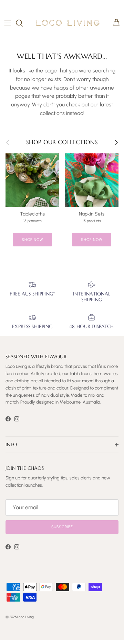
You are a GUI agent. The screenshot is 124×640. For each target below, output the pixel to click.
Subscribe (62, 527)
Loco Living (25, 617)
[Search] (22, 23)
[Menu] (7, 23)
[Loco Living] (68, 23)
